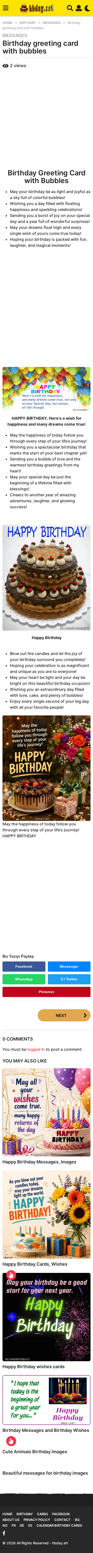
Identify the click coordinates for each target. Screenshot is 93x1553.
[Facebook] (3, 1533)
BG (77, 1520)
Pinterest (46, 992)
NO (4, 1525)
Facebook (23, 966)
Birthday (25, 1514)
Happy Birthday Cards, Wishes (34, 1264)
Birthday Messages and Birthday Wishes (45, 1430)
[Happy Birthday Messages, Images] (46, 1112)
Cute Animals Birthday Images (34, 1451)
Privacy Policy (37, 1520)
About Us (10, 1520)
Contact (62, 1520)
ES (30, 1525)
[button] (5, 8)
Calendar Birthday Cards (59, 1525)
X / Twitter (69, 979)
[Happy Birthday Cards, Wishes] (46, 1214)
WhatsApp (24, 979)
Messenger (69, 966)
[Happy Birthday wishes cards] (46, 1317)
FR (14, 1525)
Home (7, 1514)
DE (22, 1525)
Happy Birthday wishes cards (33, 1366)
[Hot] (11, 1275)
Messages (14, 35)
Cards (42, 1514)
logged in (36, 1049)
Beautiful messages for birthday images (45, 1473)
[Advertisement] (46, 117)
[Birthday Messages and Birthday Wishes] (46, 1400)
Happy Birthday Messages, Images (39, 1161)
